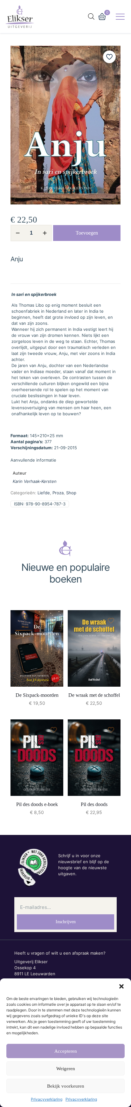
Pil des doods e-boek (37, 804)
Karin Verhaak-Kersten (35, 481)
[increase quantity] (44, 233)
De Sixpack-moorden (37, 695)
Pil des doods (94, 804)
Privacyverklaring (46, 1099)
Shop (71, 492)
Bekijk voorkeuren (65, 1086)
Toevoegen (87, 233)
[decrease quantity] (17, 233)
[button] (121, 986)
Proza (58, 492)
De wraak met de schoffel (94, 695)
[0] (102, 16)
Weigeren (65, 1068)
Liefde (44, 492)
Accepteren (65, 1051)
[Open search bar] (91, 16)
